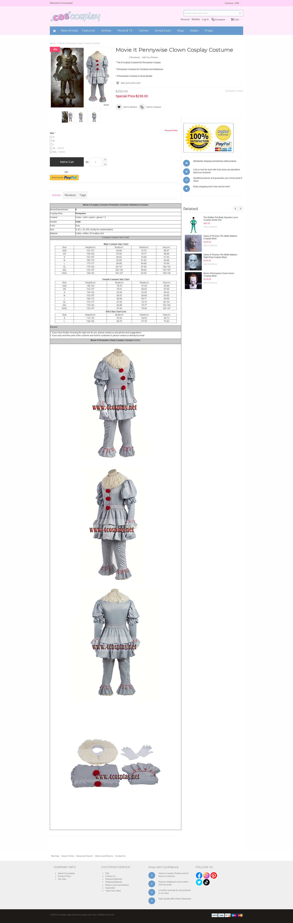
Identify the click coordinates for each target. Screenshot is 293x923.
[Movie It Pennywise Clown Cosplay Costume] (67, 117)
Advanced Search (84, 856)
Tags (82, 195)
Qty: (87, 162)
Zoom (106, 105)
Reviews (70, 195)
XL (58, 148)
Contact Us (120, 856)
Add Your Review (150, 57)
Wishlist (196, 19)
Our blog (62, 879)
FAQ (107, 873)
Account (185, 19)
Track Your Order (113, 891)
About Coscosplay (66, 873)
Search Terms (67, 856)
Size (52, 133)
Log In (205, 19)
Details (56, 195)
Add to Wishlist (210, 224)
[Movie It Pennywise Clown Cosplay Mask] (193, 224)
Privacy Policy (64, 876)
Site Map (55, 856)
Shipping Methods (113, 882)
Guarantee (110, 888)
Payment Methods (113, 879)
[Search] (240, 13)
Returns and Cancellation (117, 885)
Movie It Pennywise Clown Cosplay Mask (222, 217)
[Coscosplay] (75, 16)
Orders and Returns (104, 856)
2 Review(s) (134, 57)
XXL (59, 152)
